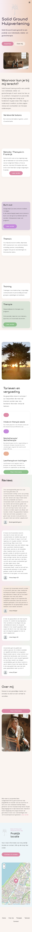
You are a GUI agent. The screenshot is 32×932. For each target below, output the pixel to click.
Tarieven (27, 918)
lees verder (25, 815)
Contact (16, 921)
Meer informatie (16, 472)
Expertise (7, 44)
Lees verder (16, 173)
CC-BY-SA (28, 904)
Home (4, 918)
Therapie (19, 918)
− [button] (4, 867)
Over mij (20, 44)
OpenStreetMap (16, 904)
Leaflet (6, 904)
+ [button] (4, 865)
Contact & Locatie (10, 854)
